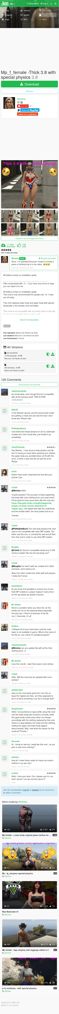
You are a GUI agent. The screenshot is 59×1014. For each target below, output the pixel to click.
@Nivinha (16, 490)
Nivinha (21, 99)
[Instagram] (18, 102)
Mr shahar (16, 604)
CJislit (14, 487)
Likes (24, 246)
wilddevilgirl (17, 689)
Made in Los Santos (9, 1005)
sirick (14, 471)
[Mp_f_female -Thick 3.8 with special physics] (29, 184)
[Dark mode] (51, 3)
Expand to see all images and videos (29, 238)
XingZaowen (17, 708)
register (35, 789)
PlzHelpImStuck (18, 428)
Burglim (15, 547)
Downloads (11, 246)
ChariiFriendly (18, 447)
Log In (26, 789)
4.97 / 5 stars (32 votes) (9, 252)
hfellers (14, 626)
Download (31, 84)
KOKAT (14, 409)
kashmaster (16, 585)
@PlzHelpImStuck (19, 528)
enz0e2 (14, 773)
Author (22, 258)
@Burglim (16, 566)
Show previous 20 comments (29, 384)
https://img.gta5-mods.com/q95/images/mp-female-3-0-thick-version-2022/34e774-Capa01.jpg (31, 506)
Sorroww (15, 741)
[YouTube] (21, 102)
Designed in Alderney (10, 1002)
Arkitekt (15, 757)
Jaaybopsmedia (18, 391)
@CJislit (15, 550)
